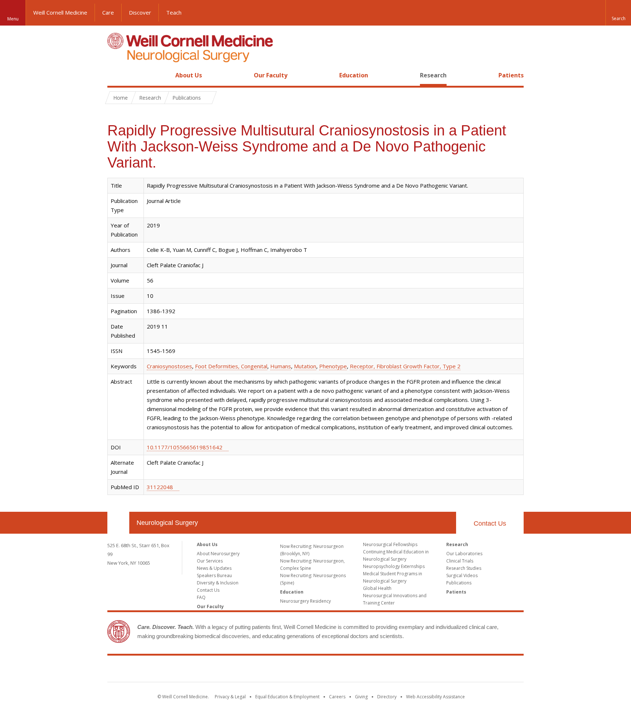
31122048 (160, 487)
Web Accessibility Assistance (435, 697)
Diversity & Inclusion (217, 583)
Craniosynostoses (169, 366)
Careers (337, 697)
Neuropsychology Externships (394, 566)
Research (433, 75)
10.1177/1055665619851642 (184, 447)
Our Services (210, 561)
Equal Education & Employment (287, 697)
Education (353, 75)
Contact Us (490, 523)
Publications (458, 583)
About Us (188, 75)
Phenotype (333, 366)
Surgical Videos (462, 575)
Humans (280, 366)
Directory (387, 697)
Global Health (377, 588)
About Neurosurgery (218, 553)
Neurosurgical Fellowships (390, 544)
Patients (511, 75)
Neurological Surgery (167, 522)
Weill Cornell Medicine (60, 12)
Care (108, 12)
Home (115, 75)
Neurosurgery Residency (305, 601)
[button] (618, 13)
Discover (140, 12)
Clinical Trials (459, 561)
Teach (173, 12)
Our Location (118, 523)
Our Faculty (270, 75)
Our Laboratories (464, 553)
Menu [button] (13, 19)
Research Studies (463, 568)
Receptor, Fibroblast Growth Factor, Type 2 (405, 366)
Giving (361, 697)
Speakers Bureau (214, 575)
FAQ (201, 597)
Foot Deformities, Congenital (231, 366)
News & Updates (214, 568)
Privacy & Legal (230, 697)
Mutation (305, 366)
